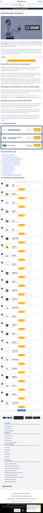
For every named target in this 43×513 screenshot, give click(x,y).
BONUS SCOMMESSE (9, 444)
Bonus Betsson (7, 449)
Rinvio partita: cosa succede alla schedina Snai (12, 158)
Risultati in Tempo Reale (9, 430)
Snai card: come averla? (7, 172)
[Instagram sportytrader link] (11, 418)
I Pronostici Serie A (8, 440)
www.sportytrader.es (13, 470)
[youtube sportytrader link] (4, 418)
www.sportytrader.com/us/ (15, 468)
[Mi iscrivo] (39, 1)
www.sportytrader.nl (12, 479)
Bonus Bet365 (7, 454)
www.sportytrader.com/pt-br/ (19, 477)
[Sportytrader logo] (21, 486)
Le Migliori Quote (8, 428)
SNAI (6, 45)
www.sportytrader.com (13, 463)
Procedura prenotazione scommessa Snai (11, 164)
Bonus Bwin (7, 456)
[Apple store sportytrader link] (28, 418)
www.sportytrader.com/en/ (13, 466)
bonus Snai (33, 74)
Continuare (22, 60)
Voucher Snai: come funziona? (9, 168)
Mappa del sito (33, 498)
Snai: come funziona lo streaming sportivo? (11, 162)
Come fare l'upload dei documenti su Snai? (11, 160)
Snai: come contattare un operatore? (10, 156)
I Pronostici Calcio (8, 435)
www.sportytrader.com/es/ (18, 472)
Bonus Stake (7, 452)
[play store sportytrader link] (36, 418)
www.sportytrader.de (12, 481)
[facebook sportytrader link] (7, 418)
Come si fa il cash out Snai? (8, 170)
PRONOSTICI (7, 432)
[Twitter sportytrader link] (9, 418)
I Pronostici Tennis (8, 438)
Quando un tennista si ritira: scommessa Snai (12, 174)
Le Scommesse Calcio (9, 426)
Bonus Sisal (7, 458)
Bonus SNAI (7, 447)
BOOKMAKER (7, 423)
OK (33, 511)
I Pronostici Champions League (10, 442)
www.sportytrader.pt (13, 474)
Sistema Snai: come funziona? (9, 154)
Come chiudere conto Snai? (8, 166)
